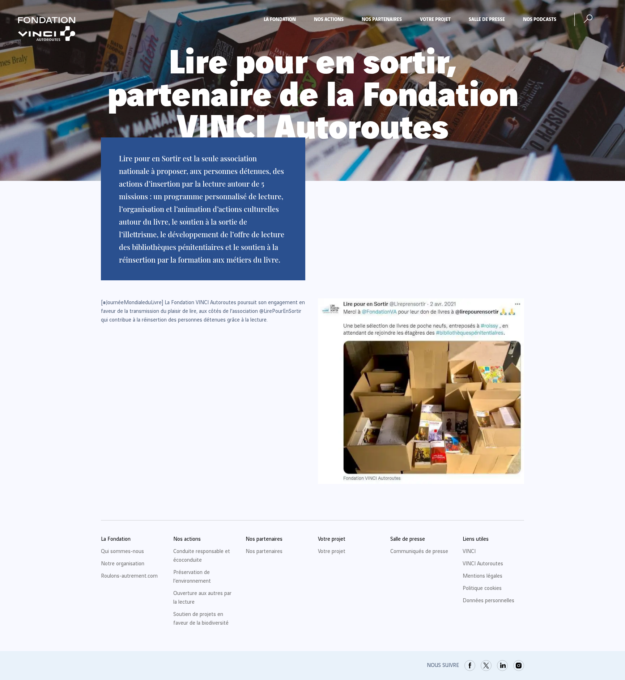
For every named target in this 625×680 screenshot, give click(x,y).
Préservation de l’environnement (192, 577)
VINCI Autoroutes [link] (483, 564)
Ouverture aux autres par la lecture (202, 598)
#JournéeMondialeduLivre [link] (132, 303)
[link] (469, 665)
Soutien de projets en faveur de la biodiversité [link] (201, 619)
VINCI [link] (469, 551)
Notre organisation (122, 564)
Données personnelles (488, 601)
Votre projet (435, 18)
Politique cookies (482, 588)
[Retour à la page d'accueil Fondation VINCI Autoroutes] (46, 29)
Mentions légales (482, 576)
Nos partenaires (382, 18)
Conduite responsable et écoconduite (201, 556)
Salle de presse (487, 18)
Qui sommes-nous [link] (122, 551)
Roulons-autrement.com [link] (129, 576)
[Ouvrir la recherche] (588, 18)
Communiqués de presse (419, 551)
